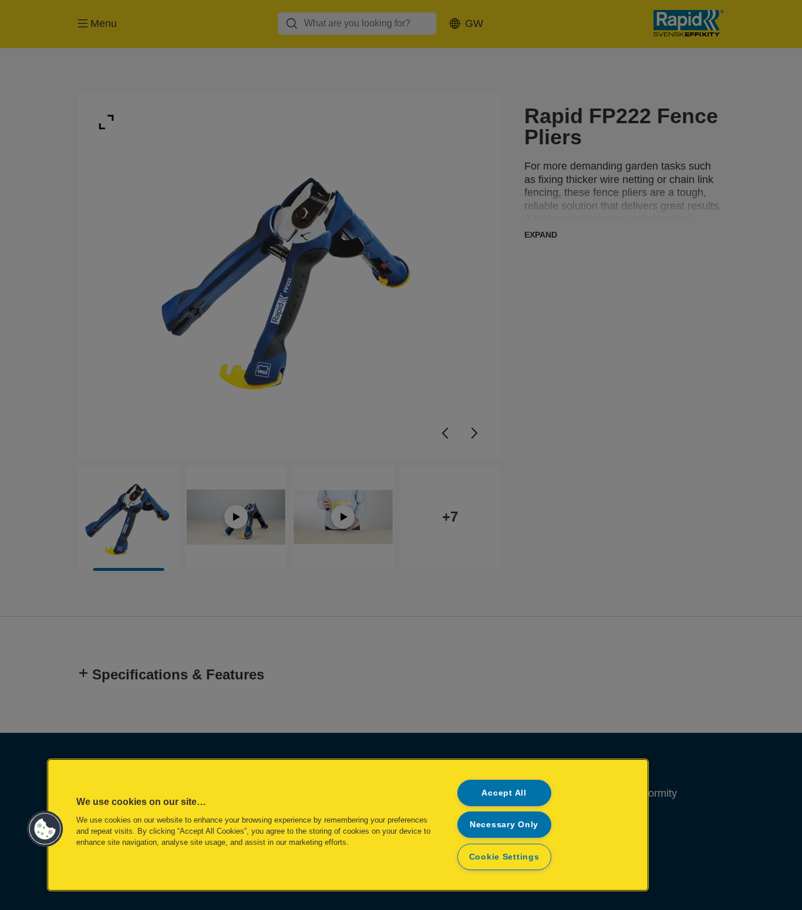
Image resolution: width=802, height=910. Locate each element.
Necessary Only (504, 824)
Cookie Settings (504, 856)
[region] (348, 825)
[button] (45, 829)
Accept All (503, 792)
